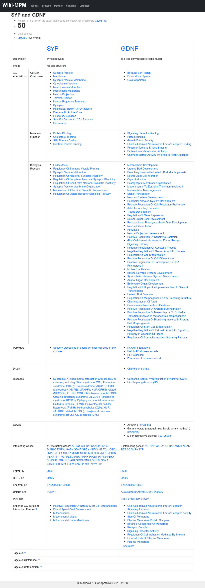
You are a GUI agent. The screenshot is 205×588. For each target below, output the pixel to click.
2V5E (124, 499)
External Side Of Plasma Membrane (148, 538)
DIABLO (51, 449)
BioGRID (22, 37)
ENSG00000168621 (132, 485)
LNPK (50, 453)
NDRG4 (112, 453)
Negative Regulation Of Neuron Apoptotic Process (156, 251)
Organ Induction (136, 179)
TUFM (70, 464)
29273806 (144, 425)
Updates (84, 5)
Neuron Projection (63, 94)
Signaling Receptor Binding (143, 133)
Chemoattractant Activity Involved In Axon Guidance (157, 155)
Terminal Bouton (62, 98)
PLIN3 (69, 456)
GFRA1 (160, 446)
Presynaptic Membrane (66, 90)
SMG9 (79, 460)
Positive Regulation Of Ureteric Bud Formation (154, 308)
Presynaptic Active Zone (67, 112)
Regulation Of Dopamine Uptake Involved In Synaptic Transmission (158, 289)
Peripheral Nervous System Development (151, 201)
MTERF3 (93, 453)
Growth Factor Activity (140, 140)
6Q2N (146, 499)
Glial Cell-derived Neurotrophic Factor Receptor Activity (159, 513)
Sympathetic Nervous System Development (152, 276)
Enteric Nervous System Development (149, 273)
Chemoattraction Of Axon (142, 301)
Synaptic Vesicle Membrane (69, 80)
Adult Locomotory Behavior (143, 208)
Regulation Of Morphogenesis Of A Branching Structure (159, 298)
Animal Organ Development (143, 280)
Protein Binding (62, 133)
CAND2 (95, 446)
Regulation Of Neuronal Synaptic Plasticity (78, 175)
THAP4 (62, 464)
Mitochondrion (61, 513)
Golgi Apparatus (136, 80)
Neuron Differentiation (139, 226)
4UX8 (139, 499)
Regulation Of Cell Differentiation (146, 255)
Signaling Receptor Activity (143, 531)
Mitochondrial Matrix (65, 516)
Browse (46, 5)
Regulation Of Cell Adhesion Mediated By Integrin (156, 534)
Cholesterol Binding (64, 137)
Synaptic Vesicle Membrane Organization (77, 186)
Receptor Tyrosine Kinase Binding (147, 147)
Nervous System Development (145, 197)
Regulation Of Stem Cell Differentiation (149, 326)
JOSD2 (112, 449)
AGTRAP (150, 446)
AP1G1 (76, 446)
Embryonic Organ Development (145, 283)
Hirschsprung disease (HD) (142, 382)
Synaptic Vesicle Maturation (69, 172)
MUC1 (178, 446)
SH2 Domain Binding (65, 140)
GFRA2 (169, 446)
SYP (52, 48)
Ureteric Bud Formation (140, 294)
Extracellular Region (139, 72)
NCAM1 (187, 446)
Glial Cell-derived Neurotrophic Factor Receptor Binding (159, 144)
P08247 (51, 492)
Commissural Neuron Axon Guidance (148, 305)
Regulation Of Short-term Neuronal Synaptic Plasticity (84, 183)
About (34, 5)
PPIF (85, 456)
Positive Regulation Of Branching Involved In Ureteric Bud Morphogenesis (158, 321)
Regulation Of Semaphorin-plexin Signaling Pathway (157, 337)
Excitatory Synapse (64, 116)
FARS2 (61, 449)
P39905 (158, 492)
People (58, 5)
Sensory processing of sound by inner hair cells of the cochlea (84, 349)
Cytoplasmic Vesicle (65, 83)
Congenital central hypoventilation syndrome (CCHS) (157, 379)
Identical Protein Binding (67, 144)
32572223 (133, 432)
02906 (124, 478)
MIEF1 (58, 453)
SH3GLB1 (52, 460)
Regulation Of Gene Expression (145, 215)
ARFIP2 (85, 446)
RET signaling (135, 355)
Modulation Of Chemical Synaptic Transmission (80, 190)
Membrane (59, 76)
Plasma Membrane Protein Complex (148, 520)
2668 (124, 471)
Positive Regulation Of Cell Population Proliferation (156, 204)
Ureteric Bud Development (142, 168)
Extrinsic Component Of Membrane (147, 524)
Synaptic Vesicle (63, 72)
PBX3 (50, 456)
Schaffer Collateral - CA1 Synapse (73, 119)
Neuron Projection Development (145, 233)
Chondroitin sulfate (138, 368)
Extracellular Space (138, 76)
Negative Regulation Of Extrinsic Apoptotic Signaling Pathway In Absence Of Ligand (157, 332)
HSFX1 (94, 449)
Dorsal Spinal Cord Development (146, 219)
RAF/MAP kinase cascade (142, 351)
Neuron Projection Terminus (69, 101)
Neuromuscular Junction (67, 87)
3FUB (131, 499)
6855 (49, 471)
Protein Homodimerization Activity (147, 151)
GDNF (129, 48)
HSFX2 (103, 449)
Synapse (58, 105)
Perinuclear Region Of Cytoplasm (72, 108)
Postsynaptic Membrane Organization (149, 183)
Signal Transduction (138, 193)
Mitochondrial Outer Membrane (71, 520)
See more (128, 546)
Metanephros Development (142, 165)
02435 (50, 478)
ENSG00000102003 (58, 485)
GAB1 (69, 449)
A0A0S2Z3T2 (129, 492)
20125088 (165, 435)
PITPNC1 (59, 456)
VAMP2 (79, 464)
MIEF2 (67, 453)
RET (123, 449)
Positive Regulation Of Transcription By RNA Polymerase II (153, 263)
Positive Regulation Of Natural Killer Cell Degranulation (85, 506)
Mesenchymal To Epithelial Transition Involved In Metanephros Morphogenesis (155, 188)
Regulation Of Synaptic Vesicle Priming (76, 168)
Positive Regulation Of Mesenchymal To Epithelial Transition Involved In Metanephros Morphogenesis (156, 314)
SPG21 (96, 460)
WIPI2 (97, 464)
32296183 (100, 20)
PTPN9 (102, 456)
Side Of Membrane (138, 516)
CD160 (104, 446)
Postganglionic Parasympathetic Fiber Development (157, 222)
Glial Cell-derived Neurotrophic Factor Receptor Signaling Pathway (154, 242)
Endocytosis (60, 165)
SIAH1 (63, 460)
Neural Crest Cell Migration (142, 175)
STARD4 (52, 464)
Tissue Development (139, 211)
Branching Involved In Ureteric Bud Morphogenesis (156, 172)
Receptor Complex (138, 527)
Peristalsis (133, 229)
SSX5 (104, 460)
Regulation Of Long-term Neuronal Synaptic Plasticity (84, 179)
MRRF (83, 453)
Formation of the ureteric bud (144, 358)
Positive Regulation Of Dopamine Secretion (152, 237)
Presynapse (60, 123)
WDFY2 (88, 464)
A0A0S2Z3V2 (145, 492)
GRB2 (85, 449)
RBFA (110, 456)
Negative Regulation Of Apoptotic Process (151, 247)
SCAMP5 (132, 449)
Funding (71, 5)
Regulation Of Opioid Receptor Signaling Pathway (82, 193)
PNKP (77, 456)
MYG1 (103, 453)
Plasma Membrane (138, 541)
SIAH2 (71, 460)
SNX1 (87, 460)
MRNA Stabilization (138, 269)
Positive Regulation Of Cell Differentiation (151, 258)
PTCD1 (93, 456)
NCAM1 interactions (139, 347)
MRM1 (75, 453)
